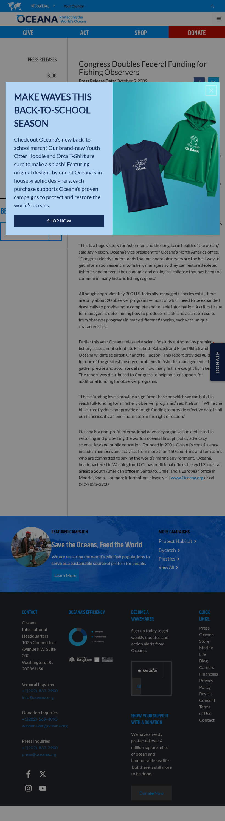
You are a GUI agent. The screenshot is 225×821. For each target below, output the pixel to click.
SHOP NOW (59, 220)
